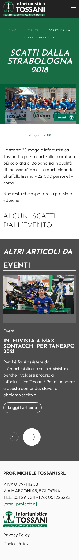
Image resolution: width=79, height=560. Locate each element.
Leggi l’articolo (22, 408)
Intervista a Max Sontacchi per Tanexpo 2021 (39, 347)
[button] (73, 9)
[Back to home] (24, 9)
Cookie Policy (16, 543)
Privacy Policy (16, 534)
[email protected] (20, 503)
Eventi (9, 331)
